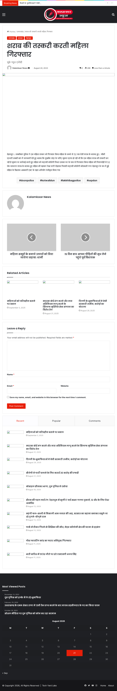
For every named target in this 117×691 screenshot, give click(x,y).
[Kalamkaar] (58, 14)
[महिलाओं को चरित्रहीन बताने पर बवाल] (22, 289)
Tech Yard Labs (49, 685)
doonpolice (27, 180)
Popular (56, 420)
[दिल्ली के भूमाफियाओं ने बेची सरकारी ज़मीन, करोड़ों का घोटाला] (94, 289)
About (111, 685)
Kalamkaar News (19, 68)
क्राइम (20, 38)
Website (65, 386)
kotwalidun (48, 180)
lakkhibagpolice (71, 180)
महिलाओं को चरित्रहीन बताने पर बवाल (21, 302)
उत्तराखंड (20, 31)
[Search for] (113, 15)
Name (10, 374)
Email (10, 386)
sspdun (92, 180)
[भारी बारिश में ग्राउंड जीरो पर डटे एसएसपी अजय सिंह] (15, 558)
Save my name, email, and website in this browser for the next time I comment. (48, 397)
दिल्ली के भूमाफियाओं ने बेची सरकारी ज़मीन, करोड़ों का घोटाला (42, 3)
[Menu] (3, 15)
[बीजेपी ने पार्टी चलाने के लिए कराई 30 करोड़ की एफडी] (15, 477)
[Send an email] (29, 68)
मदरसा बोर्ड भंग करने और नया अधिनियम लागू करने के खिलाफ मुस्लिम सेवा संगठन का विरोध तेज (58, 305)
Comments (95, 420)
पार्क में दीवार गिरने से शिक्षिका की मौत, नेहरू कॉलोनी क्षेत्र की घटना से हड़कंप (63, 527)
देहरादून (28, 38)
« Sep (5, 673)
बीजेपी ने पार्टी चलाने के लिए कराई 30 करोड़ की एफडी (52, 472)
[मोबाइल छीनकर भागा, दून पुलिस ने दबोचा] (15, 490)
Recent (20, 420)
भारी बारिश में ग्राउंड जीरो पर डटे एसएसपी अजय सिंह (51, 554)
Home (12, 31)
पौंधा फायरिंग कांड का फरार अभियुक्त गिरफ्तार (48, 540)
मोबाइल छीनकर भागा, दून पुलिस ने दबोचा (47, 486)
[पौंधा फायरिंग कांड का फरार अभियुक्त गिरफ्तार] (15, 545)
